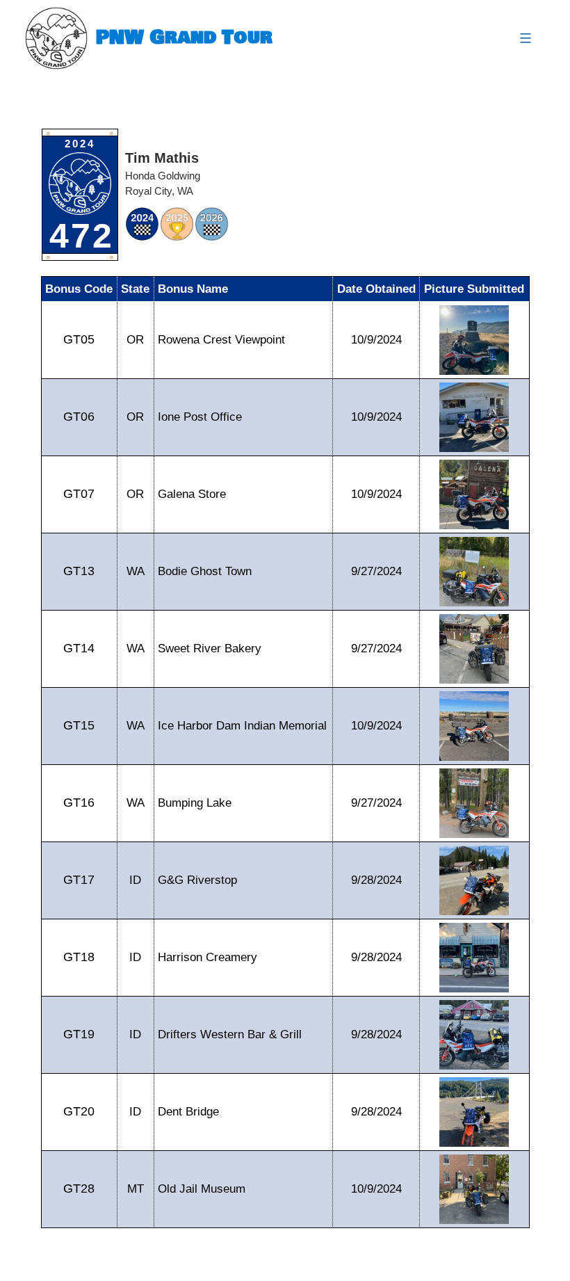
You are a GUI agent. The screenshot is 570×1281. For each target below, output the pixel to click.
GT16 (79, 802)
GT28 (79, 1188)
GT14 (79, 648)
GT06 (79, 417)
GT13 (79, 571)
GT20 (79, 1111)
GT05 (79, 339)
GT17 (79, 880)
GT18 (79, 957)
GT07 (79, 494)
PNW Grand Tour (184, 37)
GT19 (79, 1034)
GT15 (79, 725)
